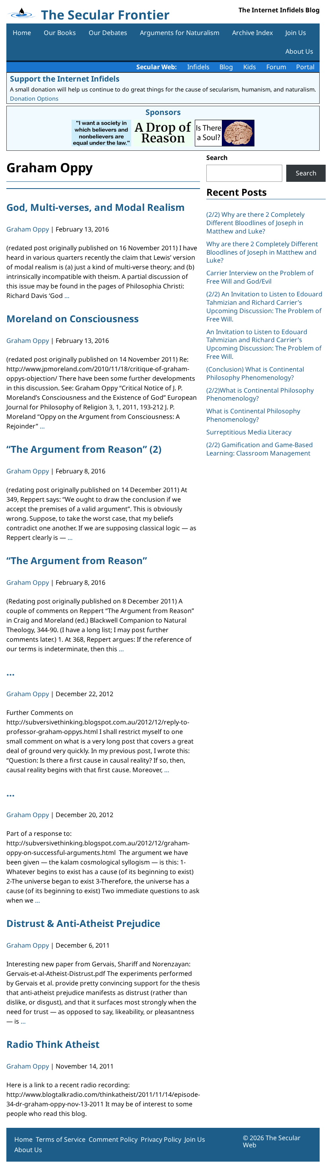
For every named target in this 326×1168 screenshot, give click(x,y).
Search (217, 157)
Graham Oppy (27, 229)
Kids (249, 66)
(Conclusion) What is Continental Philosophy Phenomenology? (255, 373)
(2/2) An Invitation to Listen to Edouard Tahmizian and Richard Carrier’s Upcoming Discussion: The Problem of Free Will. (264, 306)
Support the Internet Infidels (65, 78)
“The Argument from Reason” (76, 560)
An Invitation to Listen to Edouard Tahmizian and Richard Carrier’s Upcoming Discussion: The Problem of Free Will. (264, 344)
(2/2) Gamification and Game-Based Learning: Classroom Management (259, 448)
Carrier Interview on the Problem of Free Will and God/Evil (260, 277)
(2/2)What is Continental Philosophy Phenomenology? (260, 394)
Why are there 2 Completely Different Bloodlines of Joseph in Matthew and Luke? (262, 252)
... (10, 671)
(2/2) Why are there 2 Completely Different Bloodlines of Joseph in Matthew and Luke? (255, 223)
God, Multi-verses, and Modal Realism (95, 207)
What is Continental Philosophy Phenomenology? (253, 415)
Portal (305, 66)
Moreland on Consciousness (72, 318)
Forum (276, 66)
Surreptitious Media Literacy (248, 432)
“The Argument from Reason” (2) (83, 449)
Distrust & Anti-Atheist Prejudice (83, 923)
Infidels (198, 66)
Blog (226, 66)
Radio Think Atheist (52, 1044)
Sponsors (163, 112)
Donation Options (34, 98)
